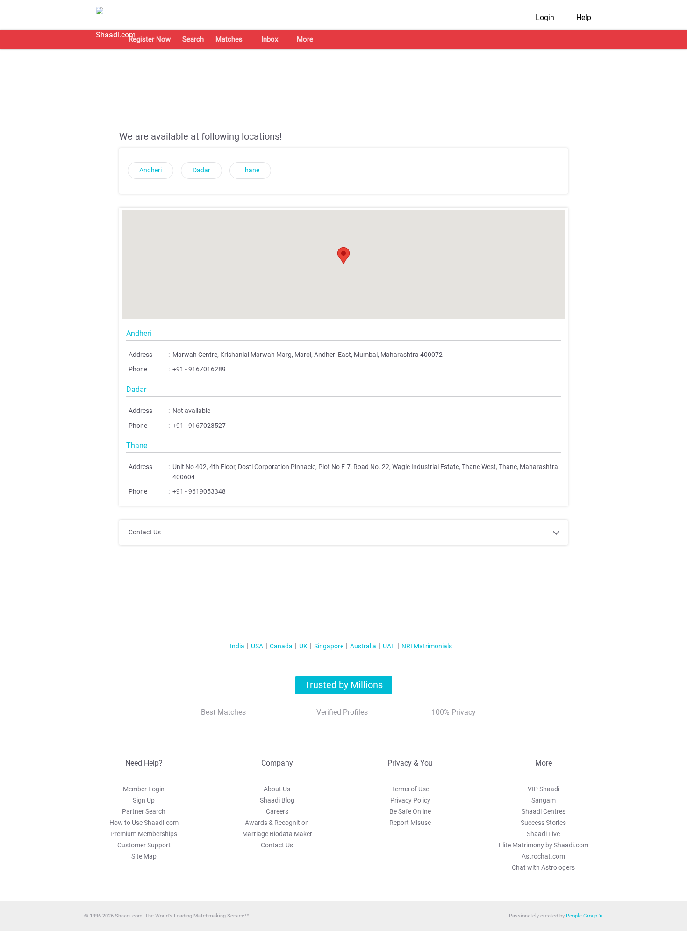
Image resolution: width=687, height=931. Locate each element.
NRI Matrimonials (426, 646)
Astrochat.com (543, 856)
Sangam (543, 800)
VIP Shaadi (543, 789)
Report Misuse (410, 822)
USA (257, 646)
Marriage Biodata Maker (277, 834)
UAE (389, 646)
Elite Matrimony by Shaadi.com (543, 845)
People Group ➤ (584, 916)
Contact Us (277, 845)
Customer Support (144, 845)
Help (583, 17)
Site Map (144, 856)
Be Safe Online (410, 811)
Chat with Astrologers (543, 867)
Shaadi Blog (277, 800)
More (305, 39)
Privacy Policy (410, 800)
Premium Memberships (143, 834)
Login (545, 17)
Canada (281, 646)
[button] (343, 255)
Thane (250, 170)
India (237, 646)
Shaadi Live (543, 834)
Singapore (329, 646)
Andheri (150, 170)
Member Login (144, 789)
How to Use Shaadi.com (144, 822)
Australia (363, 646)
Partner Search (143, 811)
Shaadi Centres (543, 811)
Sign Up (144, 800)
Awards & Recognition (277, 822)
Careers (277, 811)
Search (193, 39)
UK (303, 646)
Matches (229, 39)
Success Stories (543, 822)
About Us (277, 789)
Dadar (201, 170)
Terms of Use (410, 789)
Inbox (269, 39)
